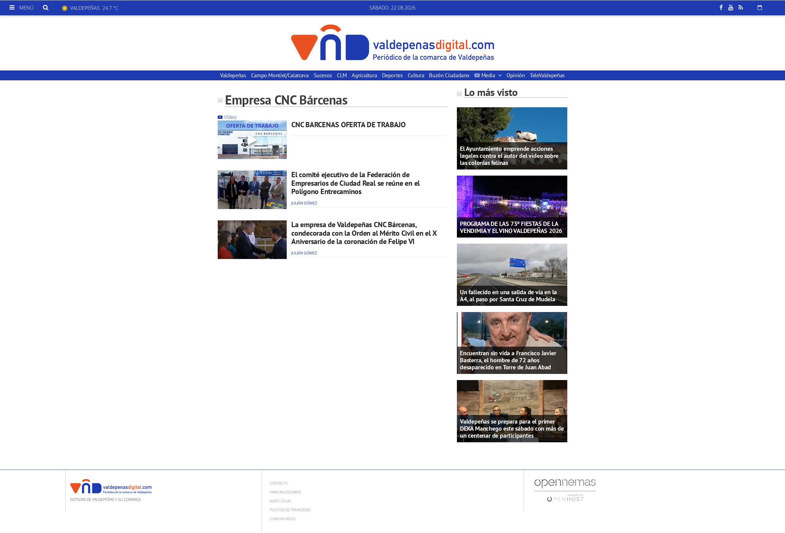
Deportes (392, 75)
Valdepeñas (233, 75)
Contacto (279, 483)
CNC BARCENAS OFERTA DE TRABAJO (348, 124)
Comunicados (283, 518)
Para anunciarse (285, 492)
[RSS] (740, 7)
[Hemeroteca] (759, 7)
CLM (342, 75)
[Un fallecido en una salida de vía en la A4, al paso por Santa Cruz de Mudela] (512, 274)
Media (488, 75)
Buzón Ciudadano (449, 75)
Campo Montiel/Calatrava (280, 75)
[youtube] (731, 7)
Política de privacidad (290, 509)
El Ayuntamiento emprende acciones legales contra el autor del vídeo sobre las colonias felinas (509, 156)
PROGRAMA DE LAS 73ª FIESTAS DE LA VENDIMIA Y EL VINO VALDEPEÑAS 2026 (511, 227)
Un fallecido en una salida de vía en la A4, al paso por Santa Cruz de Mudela (508, 295)
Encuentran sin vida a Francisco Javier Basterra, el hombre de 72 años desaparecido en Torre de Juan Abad (508, 360)
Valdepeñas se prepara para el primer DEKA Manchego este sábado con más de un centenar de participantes (512, 428)
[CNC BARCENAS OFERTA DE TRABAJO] (252, 139)
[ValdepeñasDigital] (392, 43)
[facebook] (721, 7)
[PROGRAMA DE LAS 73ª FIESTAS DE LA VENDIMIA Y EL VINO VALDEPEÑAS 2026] (512, 206)
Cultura (416, 75)
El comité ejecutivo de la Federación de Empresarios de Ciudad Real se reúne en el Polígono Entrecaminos (355, 183)
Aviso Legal (280, 501)
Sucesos (323, 75)
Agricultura (364, 75)
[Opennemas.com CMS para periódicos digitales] (565, 490)
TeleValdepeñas (547, 75)
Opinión (516, 75)
